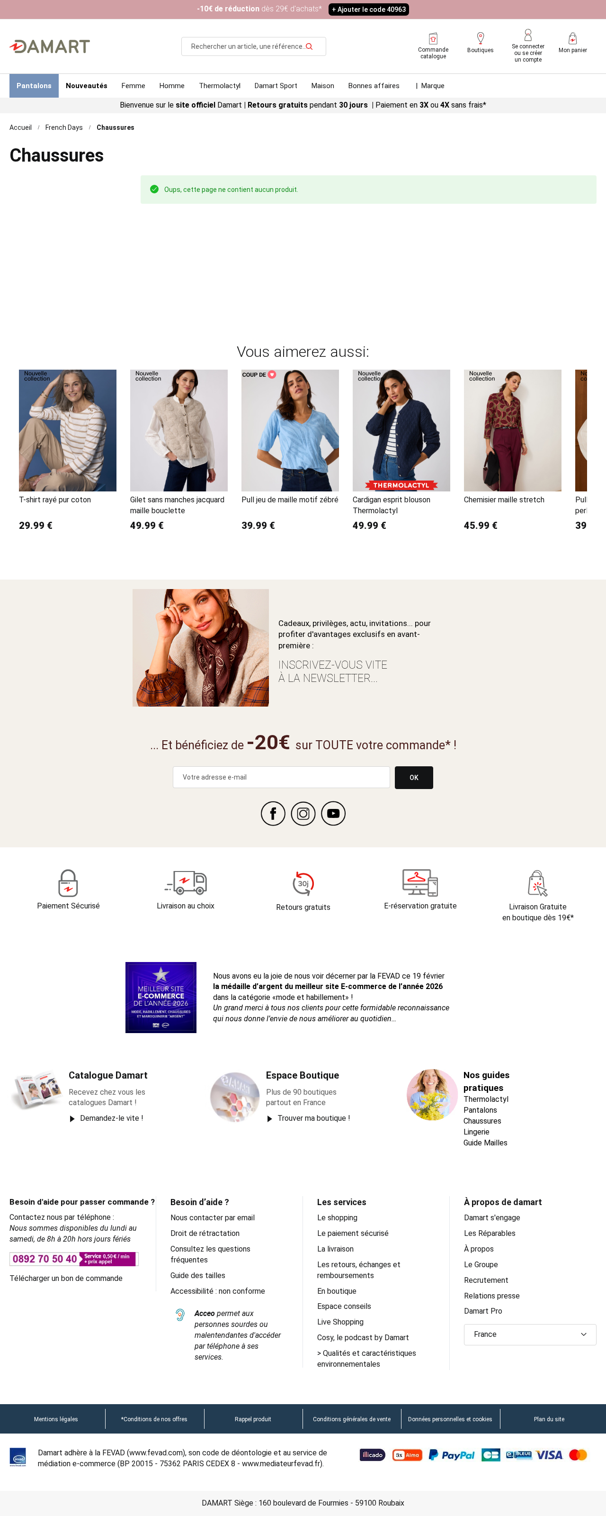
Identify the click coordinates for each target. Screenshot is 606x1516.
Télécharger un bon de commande (66, 1278)
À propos (479, 1248)
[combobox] (253, 46)
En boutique (336, 1291)
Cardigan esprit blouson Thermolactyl (391, 505)
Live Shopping (340, 1321)
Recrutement (486, 1280)
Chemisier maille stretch (504, 499)
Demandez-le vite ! (111, 1118)
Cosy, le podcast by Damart (363, 1337)
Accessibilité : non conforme (217, 1291)
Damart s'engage (492, 1217)
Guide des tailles (197, 1275)
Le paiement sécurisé (353, 1233)
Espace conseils (344, 1306)
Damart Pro (483, 1311)
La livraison (335, 1248)
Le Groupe (481, 1264)
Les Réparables (490, 1233)
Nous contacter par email (212, 1217)
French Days (64, 127)
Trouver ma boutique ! (313, 1118)
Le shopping (337, 1217)
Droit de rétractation (205, 1233)
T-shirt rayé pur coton (55, 499)
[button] (530, 1335)
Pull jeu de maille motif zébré (290, 499)
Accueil (20, 127)
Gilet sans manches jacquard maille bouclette (177, 505)
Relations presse (492, 1295)
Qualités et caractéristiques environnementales (366, 1359)
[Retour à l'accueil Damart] (49, 46)
